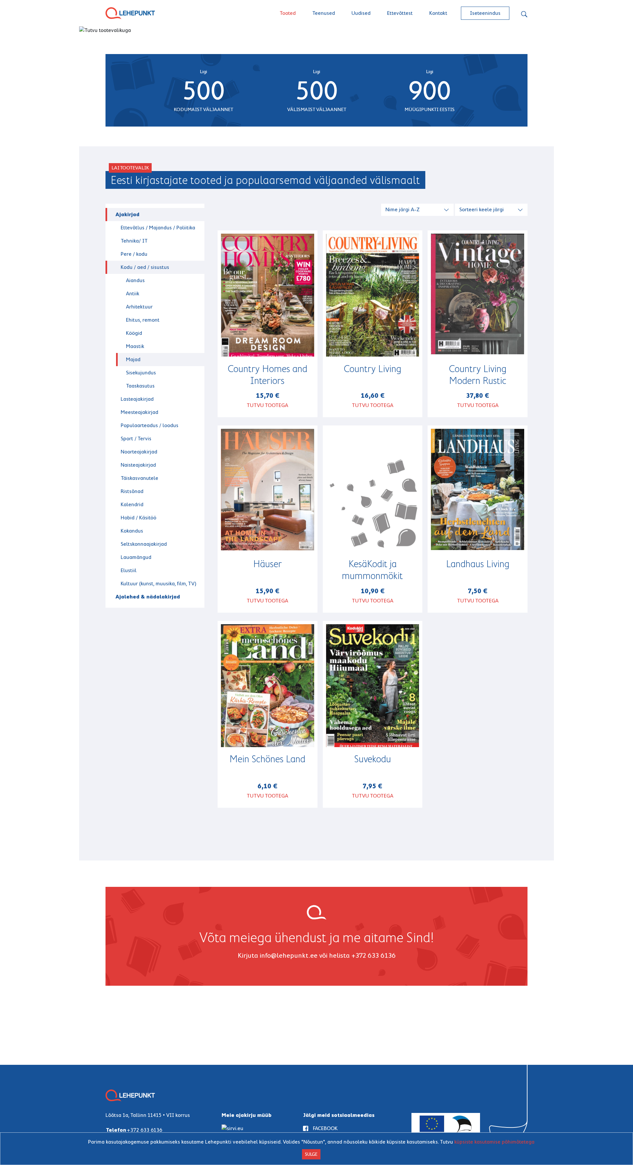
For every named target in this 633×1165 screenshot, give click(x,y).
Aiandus (135, 280)
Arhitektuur (139, 307)
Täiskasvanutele (139, 478)
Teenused (323, 13)
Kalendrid (132, 504)
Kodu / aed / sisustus (145, 267)
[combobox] (418, 209)
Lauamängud (136, 557)
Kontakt (438, 13)
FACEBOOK (325, 1128)
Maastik (135, 346)
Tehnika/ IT (134, 241)
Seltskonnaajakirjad (144, 544)
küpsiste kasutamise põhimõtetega (494, 1142)
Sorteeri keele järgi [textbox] (481, 209)
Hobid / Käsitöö (138, 517)
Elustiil (128, 570)
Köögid (134, 333)
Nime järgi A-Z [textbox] (402, 209)
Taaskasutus (140, 386)
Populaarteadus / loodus (149, 425)
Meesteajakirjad (139, 412)
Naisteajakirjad (138, 465)
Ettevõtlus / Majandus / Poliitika (158, 227)
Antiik (132, 293)
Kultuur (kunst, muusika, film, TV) (158, 583)
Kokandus (132, 531)
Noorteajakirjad (139, 452)
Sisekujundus (141, 372)
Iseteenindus (485, 13)
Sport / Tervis (136, 438)
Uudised (361, 13)
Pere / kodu (134, 254)
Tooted (288, 13)
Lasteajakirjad (137, 399)
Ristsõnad (132, 491)
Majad (133, 359)
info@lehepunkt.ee (288, 955)
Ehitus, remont (143, 320)
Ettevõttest (400, 13)
